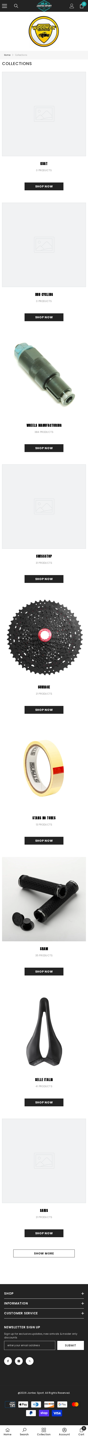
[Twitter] (30, 1361)
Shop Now (44, 186)
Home (7, 55)
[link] (24, 1431)
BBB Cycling (44, 294)
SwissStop (44, 556)
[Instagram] (19, 1361)
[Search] (16, 5)
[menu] (4, 5)
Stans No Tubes (44, 817)
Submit (70, 1345)
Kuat (43, 163)
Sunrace (44, 687)
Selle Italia (44, 1079)
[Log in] (72, 6)
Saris (44, 1210)
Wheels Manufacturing (44, 425)
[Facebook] (8, 1361)
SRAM (44, 948)
